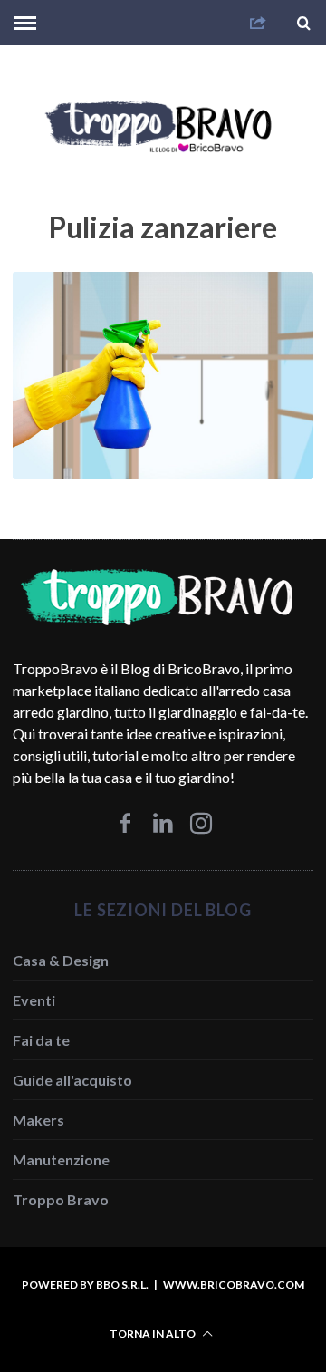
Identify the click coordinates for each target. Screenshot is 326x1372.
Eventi (34, 1000)
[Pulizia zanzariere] (162, 473)
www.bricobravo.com (233, 1284)
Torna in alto (153, 1333)
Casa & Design (61, 960)
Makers (38, 1119)
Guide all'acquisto (72, 1079)
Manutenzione (61, 1159)
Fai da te (41, 1039)
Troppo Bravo (61, 1199)
